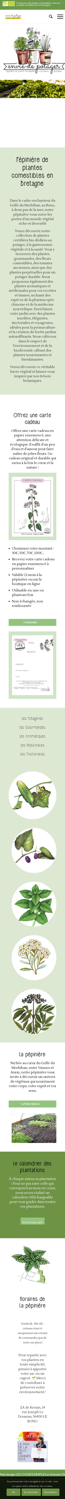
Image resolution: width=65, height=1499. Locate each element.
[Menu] (58, 16)
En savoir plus (31, 1492)
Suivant (48, 1128)
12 (48, 1139)
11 (45, 1139)
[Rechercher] (49, 16)
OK (13, 1492)
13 (50, 1139)
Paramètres (51, 1492)
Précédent (19, 1128)
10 (42, 1139)
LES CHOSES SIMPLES (31, 1474)
